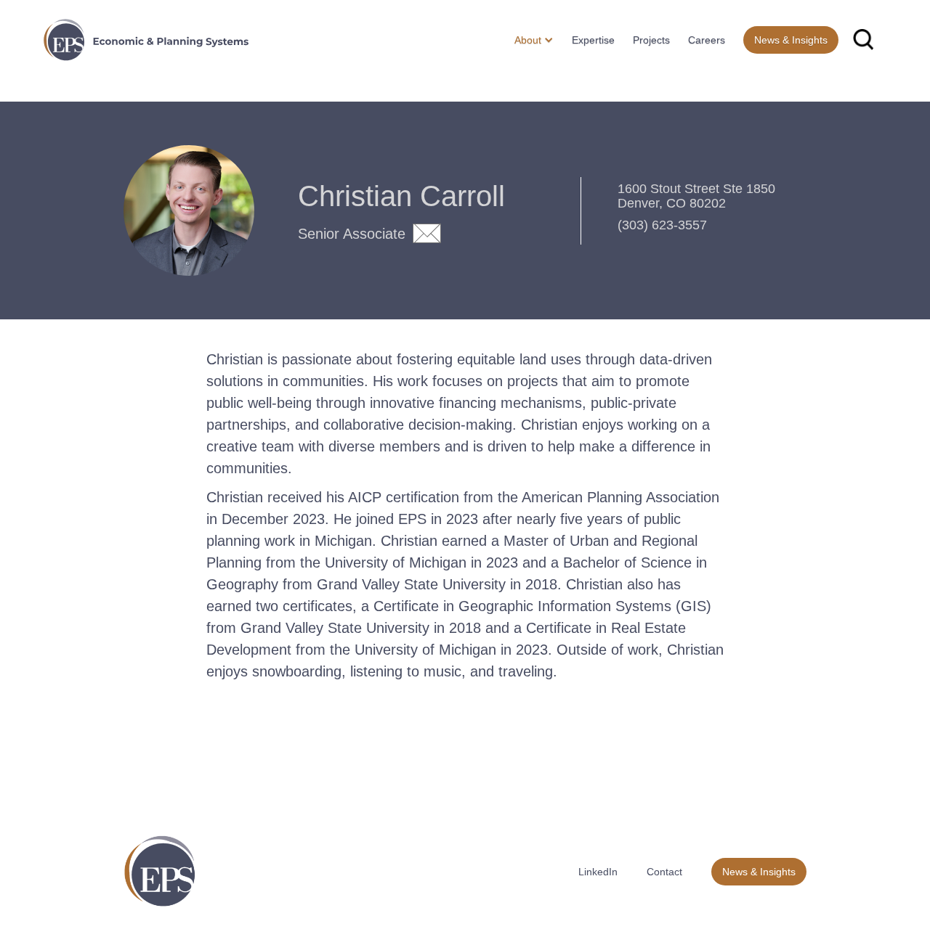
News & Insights (791, 40)
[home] (146, 39)
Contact (664, 871)
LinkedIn (598, 871)
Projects (651, 40)
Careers (706, 40)
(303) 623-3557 (662, 225)
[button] (528, 40)
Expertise (593, 40)
